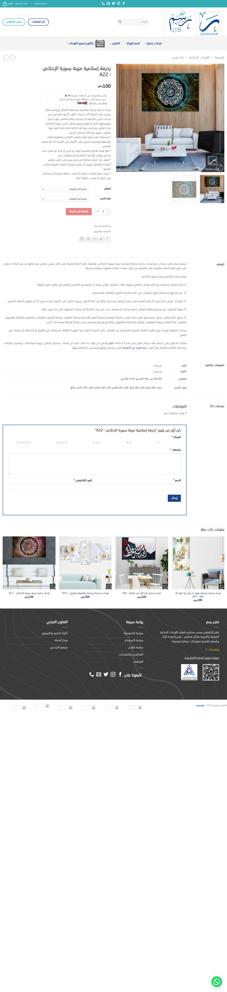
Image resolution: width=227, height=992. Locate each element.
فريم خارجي (105, 198)
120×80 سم (128, 379)
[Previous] (218, 118)
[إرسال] (120, 22)
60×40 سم (156, 379)
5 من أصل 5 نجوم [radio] (42, 442)
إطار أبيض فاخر (131, 387)
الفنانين (116, 43)
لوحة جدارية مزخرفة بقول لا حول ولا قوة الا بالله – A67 (198, 595)
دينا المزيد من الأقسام (133, 348)
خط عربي (178, 57)
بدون (159, 387)
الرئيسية (219, 57)
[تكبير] (219, 167)
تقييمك (176, 437)
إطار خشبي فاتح (97, 387)
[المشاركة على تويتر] (101, 239)
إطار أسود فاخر (148, 387)
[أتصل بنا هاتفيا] (103, 4)
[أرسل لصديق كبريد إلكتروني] (95, 239)
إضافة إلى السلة (78, 211)
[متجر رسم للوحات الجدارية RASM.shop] (189, 22)
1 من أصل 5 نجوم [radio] (171, 442)
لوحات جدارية (154, 43)
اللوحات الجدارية (199, 57)
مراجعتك (175, 450)
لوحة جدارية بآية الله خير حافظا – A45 (141, 593)
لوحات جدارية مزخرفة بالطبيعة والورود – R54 (85, 593)
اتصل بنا (109, 343)
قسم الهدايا (133, 43)
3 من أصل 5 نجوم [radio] (112, 442)
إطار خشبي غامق (79, 387)
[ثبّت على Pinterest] (88, 239)
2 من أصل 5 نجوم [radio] (143, 442)
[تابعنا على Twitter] (113, 4)
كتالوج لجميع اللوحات (81, 43)
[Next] (120, 118)
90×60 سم (142, 379)
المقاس (107, 189)
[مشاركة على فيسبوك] (107, 239)
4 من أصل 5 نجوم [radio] (79, 442)
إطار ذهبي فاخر (115, 387)
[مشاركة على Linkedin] (82, 239)
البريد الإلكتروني (83, 480)
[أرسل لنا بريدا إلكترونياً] (108, 4)
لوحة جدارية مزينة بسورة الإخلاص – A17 (29, 593)
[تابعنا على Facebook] (123, 4)
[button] (216, 981)
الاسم (177, 480)
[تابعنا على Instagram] (118, 4)
